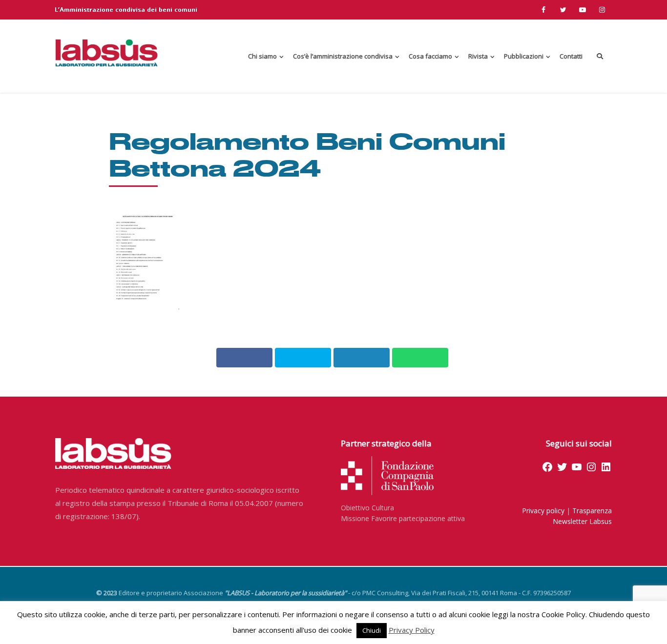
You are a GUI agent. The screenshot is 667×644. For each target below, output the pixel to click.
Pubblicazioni (523, 56)
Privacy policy (543, 510)
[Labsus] (106, 52)
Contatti (571, 56)
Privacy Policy (412, 630)
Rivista (478, 56)
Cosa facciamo (430, 56)
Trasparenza (592, 510)
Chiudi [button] (371, 630)
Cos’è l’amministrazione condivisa (343, 56)
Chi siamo (262, 56)
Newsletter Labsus (582, 521)
